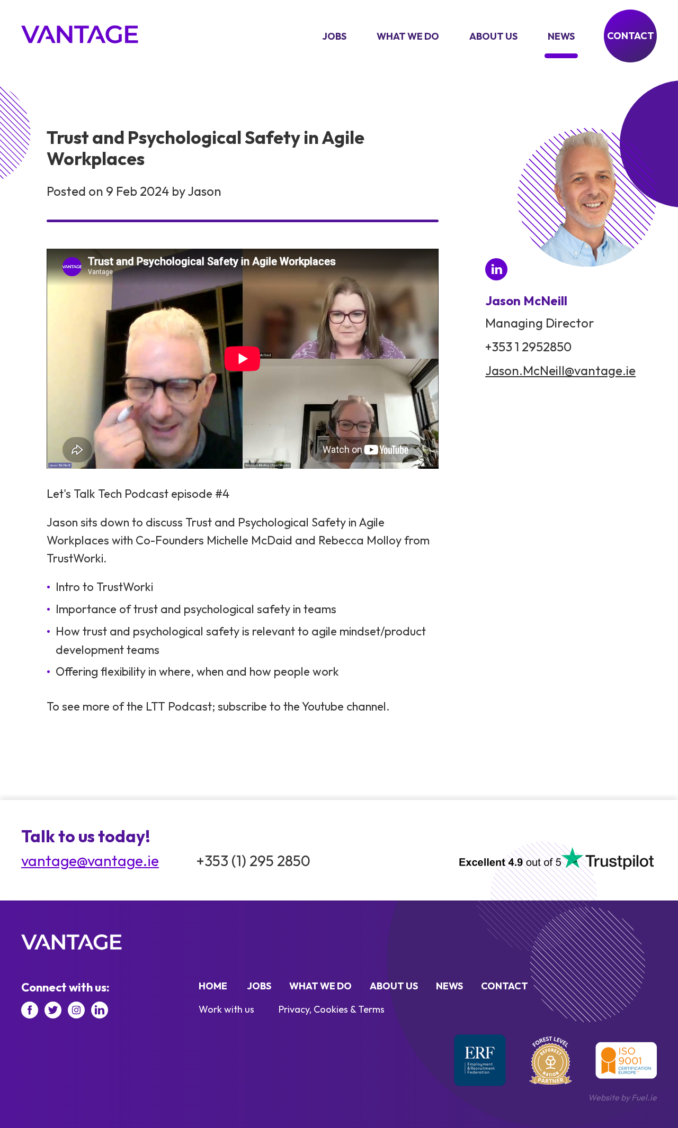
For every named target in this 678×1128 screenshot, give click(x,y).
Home (213, 986)
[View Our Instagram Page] (76, 1010)
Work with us (226, 1009)
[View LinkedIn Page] (496, 269)
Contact (630, 36)
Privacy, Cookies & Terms (332, 1009)
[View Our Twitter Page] (52, 1010)
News (561, 36)
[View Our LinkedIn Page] (99, 1010)
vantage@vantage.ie (90, 861)
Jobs (334, 36)
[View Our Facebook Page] (29, 1010)
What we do (408, 36)
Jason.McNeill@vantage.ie (560, 370)
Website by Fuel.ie (622, 1097)
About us (493, 36)
